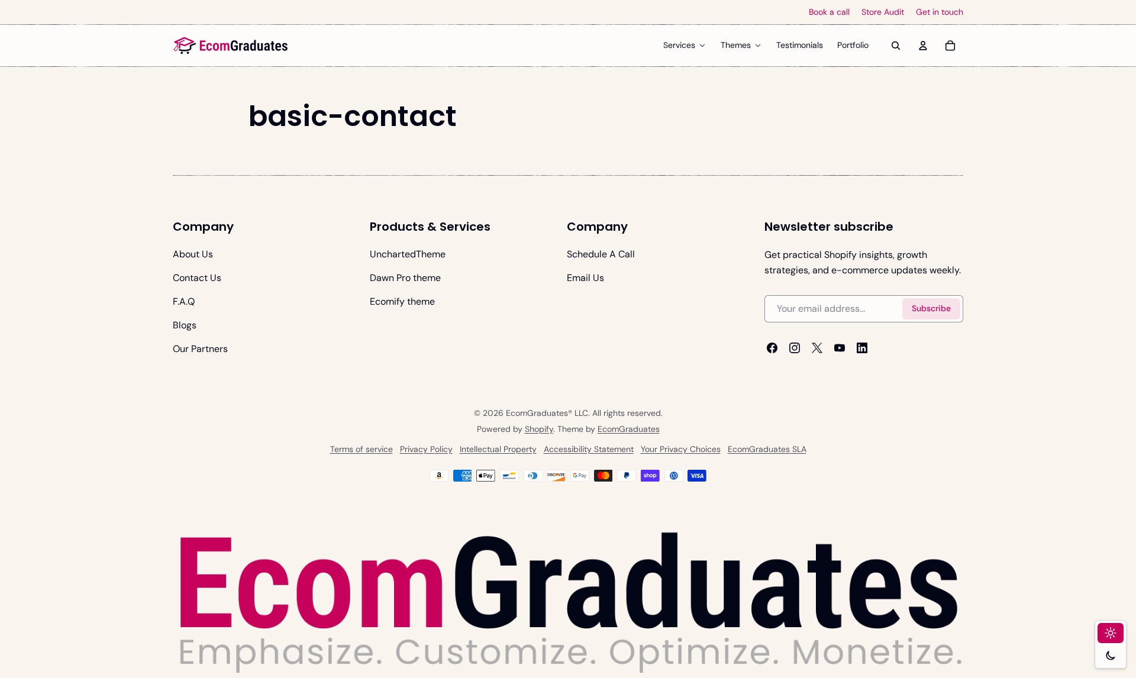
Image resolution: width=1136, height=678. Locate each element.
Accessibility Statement (589, 449)
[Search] (896, 46)
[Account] (923, 46)
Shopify (539, 429)
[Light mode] (1111, 633)
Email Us (585, 278)
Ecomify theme (402, 301)
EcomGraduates (629, 429)
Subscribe (931, 308)
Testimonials (799, 45)
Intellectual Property (498, 449)
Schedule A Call (601, 254)
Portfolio (853, 45)
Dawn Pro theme (405, 278)
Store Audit (882, 12)
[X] (817, 348)
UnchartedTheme (408, 254)
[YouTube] (839, 348)
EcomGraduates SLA (767, 449)
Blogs (184, 325)
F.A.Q (184, 301)
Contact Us (197, 278)
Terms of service (361, 449)
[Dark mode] (1111, 655)
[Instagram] (794, 348)
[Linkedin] (862, 348)
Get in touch (939, 12)
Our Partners (200, 349)
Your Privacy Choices (681, 449)
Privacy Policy (426, 449)
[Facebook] (772, 348)
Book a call (829, 12)
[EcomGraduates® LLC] (231, 45)
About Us (193, 254)
